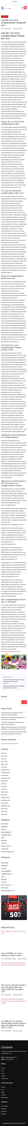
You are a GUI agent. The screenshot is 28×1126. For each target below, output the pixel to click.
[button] (25, 7)
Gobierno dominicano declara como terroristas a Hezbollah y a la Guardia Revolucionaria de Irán (13, 728)
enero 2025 (4, 795)
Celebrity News (4, 1078)
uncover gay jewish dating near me (11, 651)
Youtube (3, 1068)
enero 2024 (4, 811)
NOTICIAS (3, 1114)
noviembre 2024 (5, 800)
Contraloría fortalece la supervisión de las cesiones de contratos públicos (12, 713)
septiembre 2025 (5, 778)
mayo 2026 (4, 756)
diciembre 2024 (5, 797)
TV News (3, 1076)
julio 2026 (3, 753)
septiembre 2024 (5, 806)
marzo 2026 (4, 761)
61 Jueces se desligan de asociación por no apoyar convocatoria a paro (12, 723)
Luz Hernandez (7, 28)
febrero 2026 (4, 764)
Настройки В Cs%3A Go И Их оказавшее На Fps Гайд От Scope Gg (13, 686)
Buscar (4, 696)
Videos (3, 1073)
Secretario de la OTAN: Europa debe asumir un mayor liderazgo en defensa (13, 718)
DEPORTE (3, 829)
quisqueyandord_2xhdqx (10, 958)
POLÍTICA (3, 843)
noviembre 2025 (5, 772)
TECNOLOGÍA (4, 849)
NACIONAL (4, 840)
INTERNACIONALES (6, 835)
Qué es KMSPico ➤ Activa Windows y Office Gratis (11, 954)
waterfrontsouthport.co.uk (7, 851)
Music (2, 1070)
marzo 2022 (4, 814)
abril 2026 (3, 759)
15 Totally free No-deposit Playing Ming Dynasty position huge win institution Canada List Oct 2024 (13, 1024)
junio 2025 (3, 786)
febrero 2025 (4, 792)
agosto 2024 (4, 808)
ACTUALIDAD (4, 824)
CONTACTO (4, 1111)
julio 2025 (3, 783)
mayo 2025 (4, 789)
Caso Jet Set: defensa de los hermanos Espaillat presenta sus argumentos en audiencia (14, 733)
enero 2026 (4, 767)
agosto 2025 (4, 781)
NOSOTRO (3, 1108)
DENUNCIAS (4, 16)
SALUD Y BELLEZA (6, 846)
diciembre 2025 (5, 770)
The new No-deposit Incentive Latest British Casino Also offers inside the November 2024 (13, 988)
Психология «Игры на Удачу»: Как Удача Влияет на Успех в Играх (13, 680)
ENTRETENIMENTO (6, 832)
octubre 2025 (4, 775)
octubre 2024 (4, 803)
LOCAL (3, 838)
